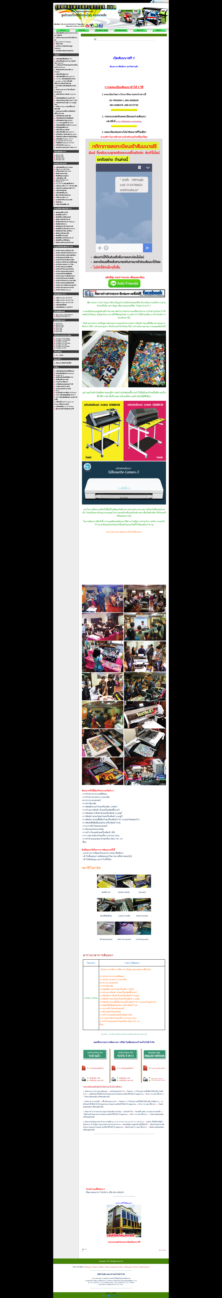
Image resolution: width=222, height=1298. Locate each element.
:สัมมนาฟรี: (140, 30)
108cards (135, 1267)
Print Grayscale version (158, 1080)
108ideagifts (128, 1267)
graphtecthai (114, 1267)
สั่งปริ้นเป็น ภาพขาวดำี (96, 1080)
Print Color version (157, 1078)
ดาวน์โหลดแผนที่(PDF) (97, 1068)
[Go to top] (162, 1250)
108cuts (107, 1267)
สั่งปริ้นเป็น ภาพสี (95, 1078)
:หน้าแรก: (63, 30)
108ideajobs (87, 1267)
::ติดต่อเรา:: (159, 30)
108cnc (121, 1267)
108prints (95, 1267)
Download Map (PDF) (158, 1068)
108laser (101, 1267)
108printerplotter (144, 1267)
